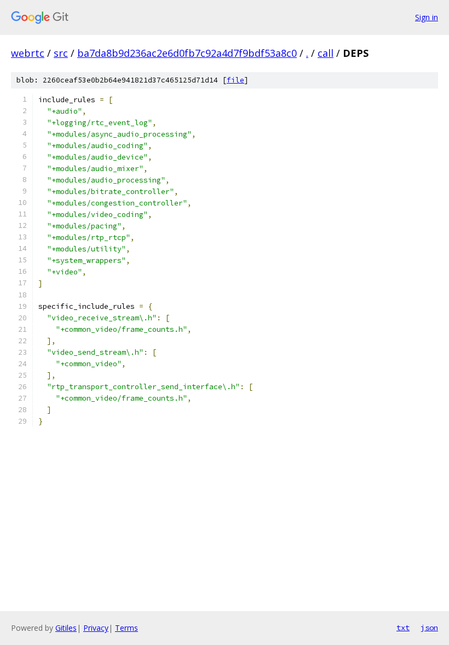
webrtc (27, 53)
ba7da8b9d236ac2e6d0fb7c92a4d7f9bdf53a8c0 (187, 53)
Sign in (426, 17)
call (325, 53)
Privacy (95, 628)
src (61, 53)
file (235, 80)
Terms (126, 628)
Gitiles (66, 628)
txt (403, 627)
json (429, 627)
